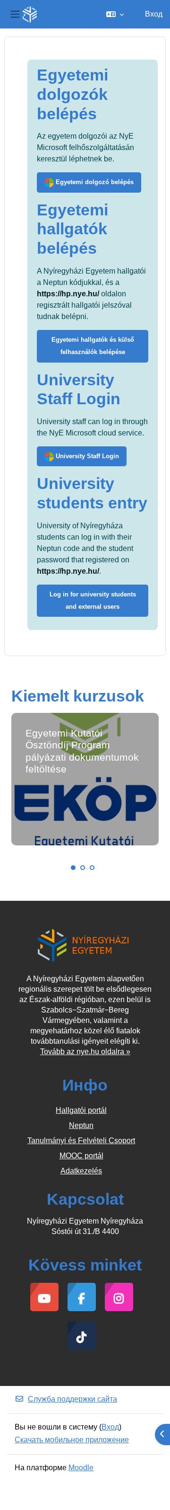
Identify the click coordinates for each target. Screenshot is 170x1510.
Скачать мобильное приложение (72, 1440)
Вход (153, 14)
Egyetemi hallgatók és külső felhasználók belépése (92, 345)
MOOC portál (81, 1156)
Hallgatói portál (81, 1110)
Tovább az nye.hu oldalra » (85, 1052)
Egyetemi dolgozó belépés (94, 182)
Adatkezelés (81, 1171)
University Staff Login (86, 456)
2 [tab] (82, 867)
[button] (115, 14)
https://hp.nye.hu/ (68, 294)
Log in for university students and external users (93, 600)
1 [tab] (73, 867)
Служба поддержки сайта (72, 1399)
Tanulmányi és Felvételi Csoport (81, 1141)
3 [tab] (92, 867)
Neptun (81, 1125)
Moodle (81, 1468)
